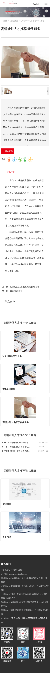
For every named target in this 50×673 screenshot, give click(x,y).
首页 (5, 21)
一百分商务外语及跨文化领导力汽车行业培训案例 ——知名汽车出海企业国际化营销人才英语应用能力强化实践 (18, 442)
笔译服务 (7, 504)
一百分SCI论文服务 (18, 618)
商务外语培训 (9, 389)
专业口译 (7, 537)
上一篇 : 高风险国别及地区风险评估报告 (21, 287)
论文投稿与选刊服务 (12, 356)
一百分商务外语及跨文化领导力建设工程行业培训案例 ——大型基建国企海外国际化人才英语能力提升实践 (18, 447)
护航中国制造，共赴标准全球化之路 (18, 451)
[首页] (10, 3)
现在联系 (8, 151)
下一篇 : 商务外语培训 (12, 291)
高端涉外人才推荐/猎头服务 (16, 422)
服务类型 (14, 21)
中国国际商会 (31, 618)
